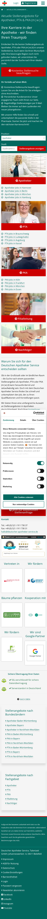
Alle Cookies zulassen (23, 497)
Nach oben (25, 699)
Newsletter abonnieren (14, 890)
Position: (5, 133)
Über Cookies (38, 420)
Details (23, 420)
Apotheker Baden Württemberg (21, 720)
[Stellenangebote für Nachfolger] (23, 335)
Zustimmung (8, 420)
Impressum (8, 859)
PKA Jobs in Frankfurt (15, 283)
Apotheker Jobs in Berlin (16, 191)
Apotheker (24, 180)
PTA (24, 226)
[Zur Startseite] (2, 10)
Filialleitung (24, 318)
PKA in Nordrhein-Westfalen (19, 743)
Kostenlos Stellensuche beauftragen (24, 72)
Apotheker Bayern (15, 725)
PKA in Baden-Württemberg (19, 734)
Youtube (8, 908)
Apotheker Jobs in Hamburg (18, 197)
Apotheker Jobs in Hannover (18, 187)
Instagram (8, 903)
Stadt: (4, 144)
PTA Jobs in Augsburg (15, 240)
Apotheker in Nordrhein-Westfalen (22, 729)
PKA (24, 272)
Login (16, 3)
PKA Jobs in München (15, 286)
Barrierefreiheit (10, 876)
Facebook (8, 894)
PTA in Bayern (13, 752)
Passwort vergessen (12, 885)
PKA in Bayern (13, 738)
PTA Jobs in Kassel (13, 243)
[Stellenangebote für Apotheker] (23, 166)
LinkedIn (7, 899)
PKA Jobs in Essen (13, 289)
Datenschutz (9, 868)
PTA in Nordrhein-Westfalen (19, 756)
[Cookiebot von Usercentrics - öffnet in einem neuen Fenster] (33, 413)
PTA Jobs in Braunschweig (17, 233)
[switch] (40, 471)
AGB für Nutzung (11, 863)
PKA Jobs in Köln (12, 279)
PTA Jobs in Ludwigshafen (17, 237)
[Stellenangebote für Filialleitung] (23, 303)
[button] (43, 4)
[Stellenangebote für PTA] (23, 212)
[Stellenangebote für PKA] (23, 258)
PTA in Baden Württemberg (19, 747)
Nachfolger (25, 350)
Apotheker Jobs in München (18, 194)
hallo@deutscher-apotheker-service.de (19, 531)
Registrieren (30, 3)
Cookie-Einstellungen (13, 872)
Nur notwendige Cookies (23, 504)
